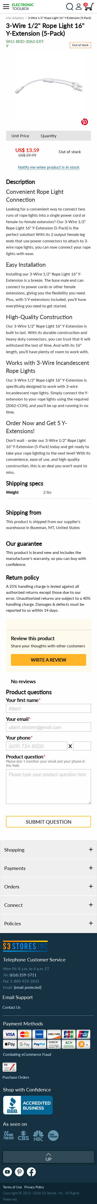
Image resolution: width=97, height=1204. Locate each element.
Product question (24, 756)
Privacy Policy (34, 1187)
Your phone (18, 738)
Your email (17, 719)
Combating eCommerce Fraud (27, 1054)
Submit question (48, 822)
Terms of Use (12, 1187)
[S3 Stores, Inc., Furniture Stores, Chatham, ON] (28, 1105)
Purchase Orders (15, 1077)
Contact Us (11, 1007)
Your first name (22, 700)
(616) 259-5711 (23, 975)
